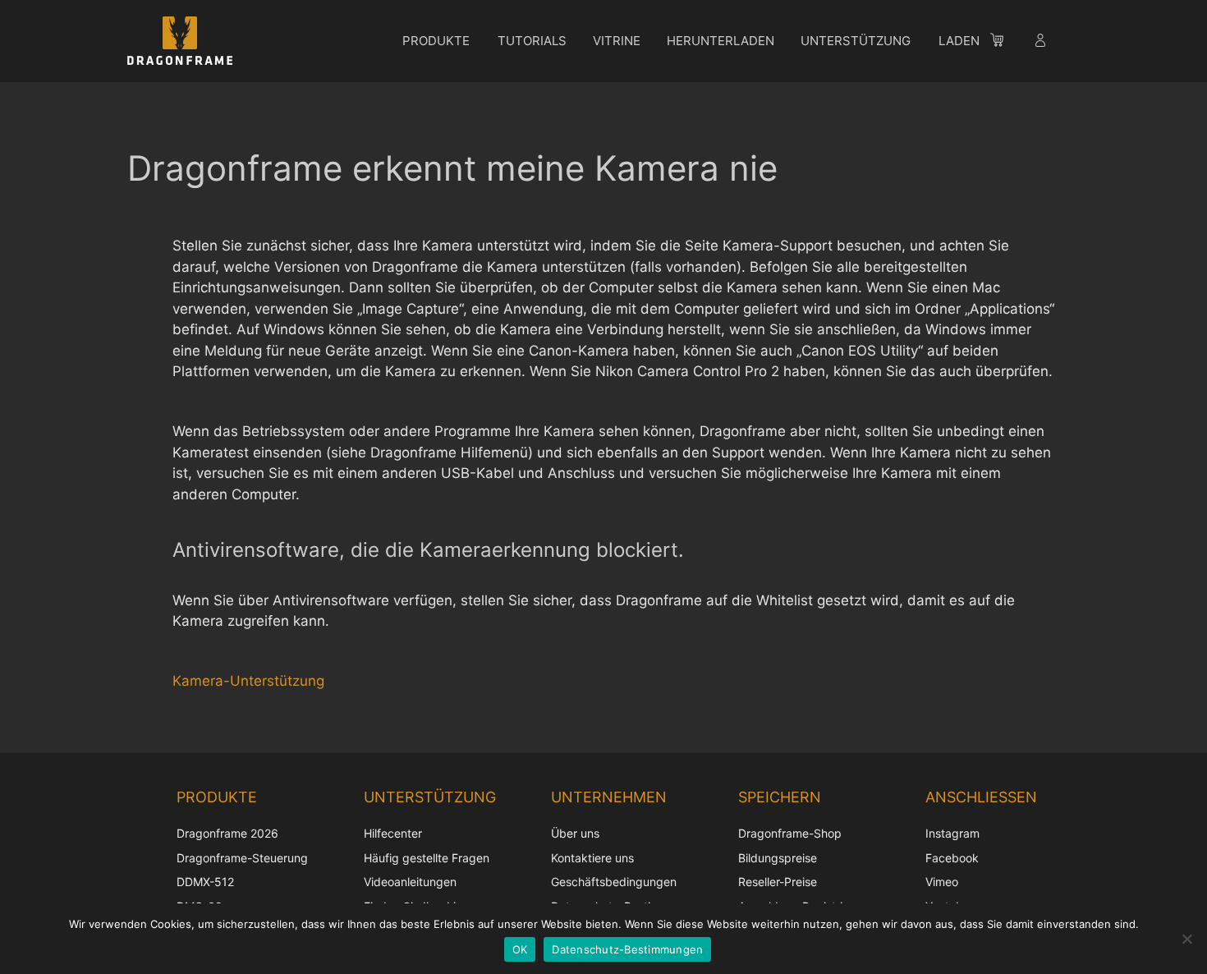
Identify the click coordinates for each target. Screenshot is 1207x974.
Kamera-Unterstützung (248, 681)
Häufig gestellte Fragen (426, 858)
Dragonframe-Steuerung (242, 858)
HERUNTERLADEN (720, 40)
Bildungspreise (777, 858)
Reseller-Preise (777, 882)
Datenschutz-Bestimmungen (627, 949)
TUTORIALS (532, 40)
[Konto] (1042, 42)
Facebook (952, 858)
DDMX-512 (205, 882)
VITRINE (616, 40)
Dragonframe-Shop (790, 833)
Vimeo (941, 882)
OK (520, 949)
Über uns (575, 833)
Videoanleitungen (410, 882)
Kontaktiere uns (592, 858)
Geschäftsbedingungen (614, 882)
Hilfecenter (393, 833)
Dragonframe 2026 (227, 833)
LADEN (959, 40)
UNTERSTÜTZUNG (856, 40)
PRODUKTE (436, 40)
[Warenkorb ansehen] (1005, 42)
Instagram (952, 833)
